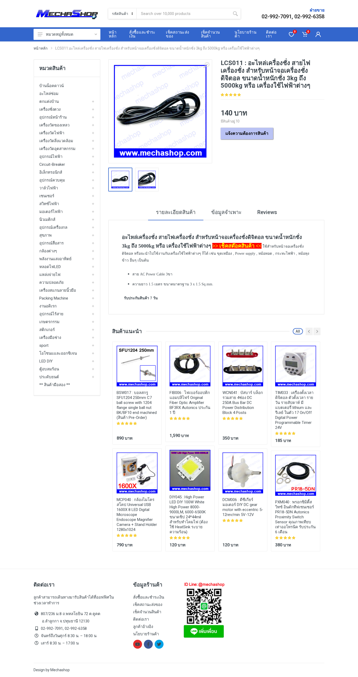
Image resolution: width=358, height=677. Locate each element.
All (298, 331)
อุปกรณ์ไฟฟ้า (50, 156)
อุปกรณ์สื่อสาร (51, 243)
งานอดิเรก (48, 306)
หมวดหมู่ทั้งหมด (59, 34)
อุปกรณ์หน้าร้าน (53, 117)
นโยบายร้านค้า (146, 634)
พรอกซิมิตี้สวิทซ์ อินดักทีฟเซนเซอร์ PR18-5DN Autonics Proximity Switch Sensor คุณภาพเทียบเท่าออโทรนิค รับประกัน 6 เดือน (295, 517)
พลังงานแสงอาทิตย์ (55, 259)
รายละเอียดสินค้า (176, 212)
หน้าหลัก (40, 48)
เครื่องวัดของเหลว (54, 125)
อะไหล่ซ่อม (48, 93)
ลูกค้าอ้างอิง (143, 626)
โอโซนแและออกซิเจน (58, 353)
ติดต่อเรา (141, 619)
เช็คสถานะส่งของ (147, 604)
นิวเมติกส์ (47, 219)
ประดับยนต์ (49, 377)
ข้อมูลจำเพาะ (226, 212)
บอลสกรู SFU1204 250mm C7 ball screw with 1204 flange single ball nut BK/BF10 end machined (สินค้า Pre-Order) (137, 405)
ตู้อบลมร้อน (49, 369)
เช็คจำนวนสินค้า (147, 612)
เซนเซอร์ (46, 196)
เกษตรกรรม (49, 321)
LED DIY (46, 361)
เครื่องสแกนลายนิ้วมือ (57, 290)
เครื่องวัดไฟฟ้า (51, 133)
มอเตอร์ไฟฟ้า (51, 211)
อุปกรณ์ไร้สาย (51, 314)
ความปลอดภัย (51, 282)
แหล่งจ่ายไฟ (50, 274)
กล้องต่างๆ (48, 251)
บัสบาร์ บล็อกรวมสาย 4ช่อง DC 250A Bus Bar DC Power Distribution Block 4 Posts (243, 402)
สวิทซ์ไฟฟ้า (49, 203)
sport (43, 345)
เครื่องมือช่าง (50, 337)
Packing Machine (53, 298)
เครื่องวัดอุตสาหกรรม (57, 148)
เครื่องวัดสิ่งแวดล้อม (56, 140)
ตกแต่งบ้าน (49, 101)
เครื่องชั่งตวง (50, 109)
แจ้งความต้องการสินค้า (246, 133)
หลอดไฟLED (50, 266)
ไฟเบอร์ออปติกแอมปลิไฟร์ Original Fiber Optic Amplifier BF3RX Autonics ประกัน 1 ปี (190, 402)
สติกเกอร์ (47, 329)
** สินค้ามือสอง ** (54, 384)
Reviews (267, 212)
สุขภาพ (45, 235)
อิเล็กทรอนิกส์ (50, 172)
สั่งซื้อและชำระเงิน (148, 597)
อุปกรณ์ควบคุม (52, 180)
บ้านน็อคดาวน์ (51, 85)
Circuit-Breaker (52, 164)
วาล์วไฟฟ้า (48, 188)
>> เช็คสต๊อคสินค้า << (237, 246)
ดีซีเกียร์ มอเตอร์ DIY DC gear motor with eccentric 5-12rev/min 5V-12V (243, 507)
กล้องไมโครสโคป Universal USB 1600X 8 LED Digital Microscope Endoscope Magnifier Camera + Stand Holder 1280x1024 (137, 514)
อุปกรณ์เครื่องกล (53, 227)
